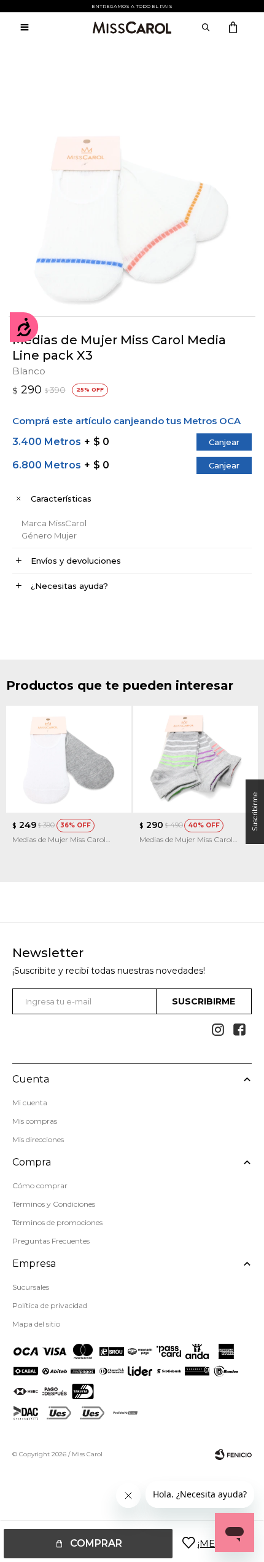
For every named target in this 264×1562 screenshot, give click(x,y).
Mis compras (34, 1121)
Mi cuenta (29, 1102)
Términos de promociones (57, 1222)
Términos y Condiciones (53, 1204)
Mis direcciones (38, 1139)
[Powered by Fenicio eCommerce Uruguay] (233, 1454)
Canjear (224, 442)
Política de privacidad (49, 1305)
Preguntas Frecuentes (51, 1240)
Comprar (96, 1543)
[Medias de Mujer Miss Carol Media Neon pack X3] (195, 759)
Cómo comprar (40, 1185)
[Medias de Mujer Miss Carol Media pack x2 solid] (68, 759)
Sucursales (30, 1287)
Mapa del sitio (36, 1323)
